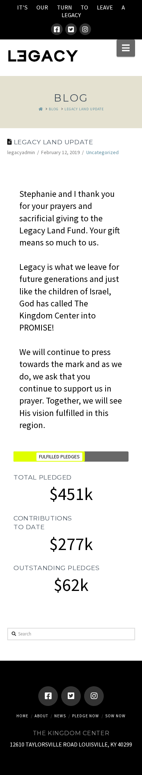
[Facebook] (57, 29)
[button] (126, 48)
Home (22, 715)
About (41, 715)
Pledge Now (85, 715)
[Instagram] (85, 29)
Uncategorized (102, 152)
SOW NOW (115, 715)
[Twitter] (71, 29)
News (60, 715)
